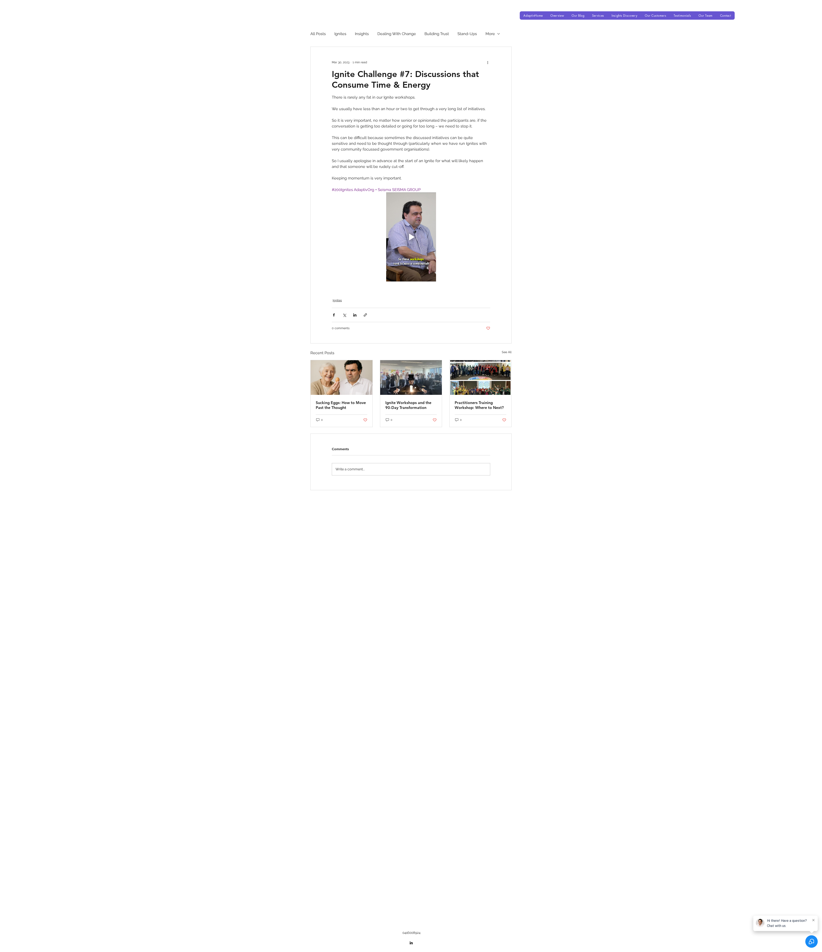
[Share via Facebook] (334, 315)
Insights (362, 33)
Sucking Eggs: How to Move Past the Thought (341, 405)
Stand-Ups (467, 33)
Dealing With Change (396, 33)
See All (507, 352)
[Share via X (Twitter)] (344, 315)
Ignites (340, 33)
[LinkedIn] (411, 573)
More (490, 33)
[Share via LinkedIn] (355, 315)
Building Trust (436, 33)
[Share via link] (365, 315)
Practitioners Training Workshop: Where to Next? (479, 405)
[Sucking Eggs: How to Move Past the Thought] (341, 377)
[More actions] (487, 62)
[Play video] (411, 236)
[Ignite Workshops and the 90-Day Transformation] (411, 377)
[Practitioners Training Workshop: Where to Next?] (480, 377)
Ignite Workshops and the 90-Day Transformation (408, 405)
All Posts (318, 33)
